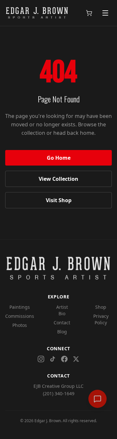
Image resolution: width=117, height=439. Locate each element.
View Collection (58, 178)
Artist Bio (62, 310)
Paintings (19, 307)
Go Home (59, 157)
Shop (100, 307)
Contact (62, 322)
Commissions (19, 316)
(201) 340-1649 (58, 393)
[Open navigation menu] (105, 12)
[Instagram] (41, 359)
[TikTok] (52, 359)
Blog (62, 332)
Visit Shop (59, 200)
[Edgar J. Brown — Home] (37, 12)
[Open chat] (97, 399)
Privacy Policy (101, 319)
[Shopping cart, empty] (89, 13)
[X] (76, 359)
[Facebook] (64, 359)
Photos (19, 325)
